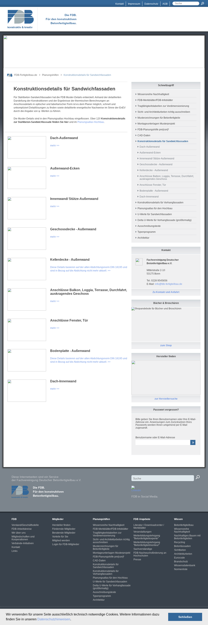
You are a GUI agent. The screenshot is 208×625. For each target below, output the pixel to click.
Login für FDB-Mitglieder (65, 544)
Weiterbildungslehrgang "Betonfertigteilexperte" (146, 537)
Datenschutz (151, 3)
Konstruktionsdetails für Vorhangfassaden (160, 202)
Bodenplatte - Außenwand (70, 351)
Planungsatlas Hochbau (90, 122)
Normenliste (180, 569)
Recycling (179, 542)
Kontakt (119, 3)
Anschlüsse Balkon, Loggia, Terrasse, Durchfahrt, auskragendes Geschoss (88, 291)
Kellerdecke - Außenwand (70, 259)
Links (14, 551)
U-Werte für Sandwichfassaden (155, 214)
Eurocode (179, 557)
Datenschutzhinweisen (53, 619)
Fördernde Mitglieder (63, 528)
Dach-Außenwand (64, 138)
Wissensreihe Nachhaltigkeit (153, 94)
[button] (72, 619)
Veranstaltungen (142, 531)
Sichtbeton (180, 550)
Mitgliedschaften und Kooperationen (23, 538)
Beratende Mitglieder (63, 532)
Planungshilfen (50, 75)
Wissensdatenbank (184, 565)
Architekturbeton (183, 553)
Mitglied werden (61, 540)
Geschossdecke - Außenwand (73, 229)
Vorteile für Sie (60, 536)
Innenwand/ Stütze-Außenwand (74, 198)
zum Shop (166, 345)
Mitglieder (58, 519)
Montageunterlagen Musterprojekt (156, 123)
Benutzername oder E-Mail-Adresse (155, 437)
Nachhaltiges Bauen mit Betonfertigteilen (187, 537)
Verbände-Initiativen (23, 543)
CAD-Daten (144, 135)
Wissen (178, 519)
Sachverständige (142, 549)
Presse (137, 559)
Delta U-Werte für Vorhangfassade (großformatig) (165, 220)
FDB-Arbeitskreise (22, 528)
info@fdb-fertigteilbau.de (168, 284)
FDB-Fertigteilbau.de (25, 75)
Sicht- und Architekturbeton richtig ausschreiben (164, 111)
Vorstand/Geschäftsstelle (25, 525)
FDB (14, 519)
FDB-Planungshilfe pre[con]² (153, 129)
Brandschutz (181, 561)
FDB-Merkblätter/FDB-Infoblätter (155, 100)
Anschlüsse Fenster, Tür (69, 320)
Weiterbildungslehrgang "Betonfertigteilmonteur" (146, 544)
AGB (165, 3)
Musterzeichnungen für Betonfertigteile (159, 117)
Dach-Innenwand (63, 381)
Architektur (143, 237)
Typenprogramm (147, 231)
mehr (53, 145)
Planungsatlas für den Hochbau (155, 208)
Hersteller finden (61, 525)
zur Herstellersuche (166, 398)
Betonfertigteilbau (184, 525)
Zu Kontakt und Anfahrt (166, 292)
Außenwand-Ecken (65, 168)
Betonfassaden (182, 546)
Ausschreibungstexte (149, 226)
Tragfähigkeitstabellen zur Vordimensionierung (163, 106)
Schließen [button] (185, 617)
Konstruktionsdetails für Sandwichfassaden (106, 566)
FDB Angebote (141, 519)
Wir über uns (19, 532)
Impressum (134, 3)
